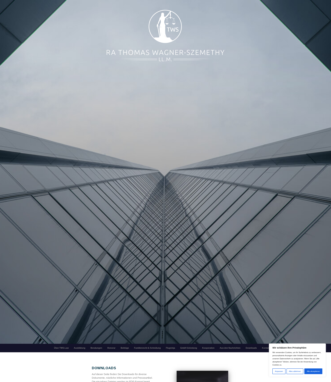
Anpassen (279, 371)
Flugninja (170, 348)
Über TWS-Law (61, 348)
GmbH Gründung (188, 348)
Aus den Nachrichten (230, 348)
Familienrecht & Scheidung (147, 348)
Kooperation (208, 348)
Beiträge (125, 348)
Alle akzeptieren (313, 371)
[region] (297, 360)
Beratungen (96, 348)
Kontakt (266, 348)
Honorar (111, 348)
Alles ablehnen (295, 371)
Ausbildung (79, 348)
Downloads (251, 348)
